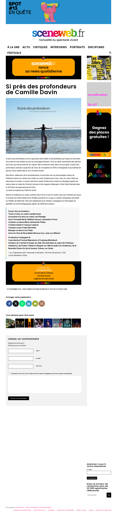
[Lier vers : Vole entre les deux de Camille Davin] (29, 323)
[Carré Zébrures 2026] (99, 79)
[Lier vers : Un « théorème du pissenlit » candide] (66, 323)
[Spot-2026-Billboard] (58, 23)
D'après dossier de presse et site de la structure (46, 289)
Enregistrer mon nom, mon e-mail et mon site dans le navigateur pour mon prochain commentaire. (41, 373)
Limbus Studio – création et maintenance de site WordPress (33, 507)
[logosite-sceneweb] (58, 34)
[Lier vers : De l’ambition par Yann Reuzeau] (38, 323)
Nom (38, 350)
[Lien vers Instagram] (42, 303)
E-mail (38, 358)
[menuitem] (13, 47)
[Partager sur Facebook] (9, 303)
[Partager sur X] (16, 303)
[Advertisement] (99, 220)
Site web (39, 366)
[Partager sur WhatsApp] (22, 303)
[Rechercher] (109, 53)
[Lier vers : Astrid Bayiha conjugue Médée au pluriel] (76, 323)
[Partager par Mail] (35, 303)
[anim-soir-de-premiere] (99, 183)
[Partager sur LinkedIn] (29, 303)
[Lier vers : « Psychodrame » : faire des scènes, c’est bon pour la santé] (57, 323)
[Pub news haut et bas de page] (43, 79)
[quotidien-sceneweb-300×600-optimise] (99, 156)
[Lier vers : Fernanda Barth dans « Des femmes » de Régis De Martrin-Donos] (10, 323)
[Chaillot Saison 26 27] (99, 106)
